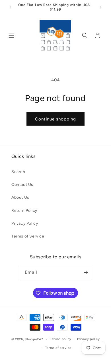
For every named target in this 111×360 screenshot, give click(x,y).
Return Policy (24, 210)
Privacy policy (88, 339)
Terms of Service (27, 236)
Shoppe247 (34, 339)
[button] (11, 35)
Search (18, 171)
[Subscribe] (85, 272)
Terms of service (58, 348)
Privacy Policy (24, 223)
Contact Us (22, 184)
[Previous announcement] (10, 7)
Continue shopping (55, 119)
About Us (20, 197)
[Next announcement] (100, 7)
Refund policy (60, 339)
